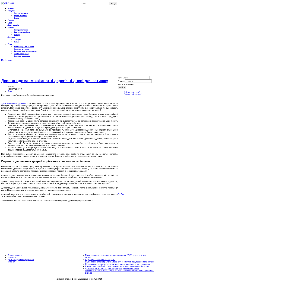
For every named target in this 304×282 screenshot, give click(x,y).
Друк (10, 91)
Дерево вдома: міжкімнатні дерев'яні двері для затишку (54, 81)
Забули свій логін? (132, 92)
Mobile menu (7, 60)
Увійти (122, 87)
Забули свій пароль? (133, 94)
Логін (120, 78)
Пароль (121, 81)
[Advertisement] (59, 68)
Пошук (113, 3)
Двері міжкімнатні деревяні (13, 103)
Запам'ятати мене (126, 85)
